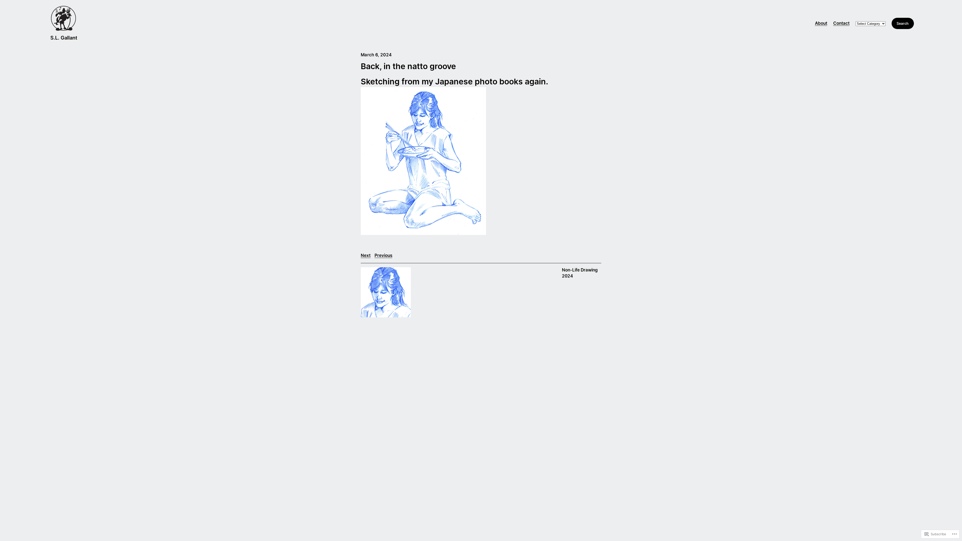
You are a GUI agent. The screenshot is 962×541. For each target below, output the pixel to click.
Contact (841, 23)
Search (903, 23)
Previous (383, 255)
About (821, 23)
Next (366, 255)
